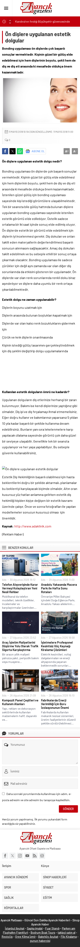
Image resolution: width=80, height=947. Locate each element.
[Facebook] (5, 856)
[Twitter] (12, 856)
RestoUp (7, 936)
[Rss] (35, 856)
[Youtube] (27, 856)
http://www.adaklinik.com (32, 526)
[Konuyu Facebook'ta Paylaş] (5, 151)
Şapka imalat (35, 928)
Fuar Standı (52, 928)
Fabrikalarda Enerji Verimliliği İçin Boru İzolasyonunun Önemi (55, 703)
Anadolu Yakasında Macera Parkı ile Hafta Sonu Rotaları (59, 588)
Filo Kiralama (69, 936)
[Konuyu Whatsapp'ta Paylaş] (20, 151)
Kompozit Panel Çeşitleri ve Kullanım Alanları (20, 702)
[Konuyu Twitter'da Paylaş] (12, 151)
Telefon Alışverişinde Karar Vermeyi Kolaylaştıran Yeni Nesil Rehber (20, 588)
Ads (4, 579)
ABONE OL (38, 151)
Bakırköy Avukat (48, 936)
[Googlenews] (42, 856)
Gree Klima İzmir (25, 936)
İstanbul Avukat (14, 928)
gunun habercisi (40, 940)
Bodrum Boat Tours (43, 932)
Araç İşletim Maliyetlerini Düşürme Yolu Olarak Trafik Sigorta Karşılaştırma (20, 646)
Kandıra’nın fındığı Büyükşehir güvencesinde (42, 21)
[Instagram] (20, 856)
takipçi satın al (66, 932)
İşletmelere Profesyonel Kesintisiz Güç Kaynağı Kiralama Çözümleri (57, 646)
